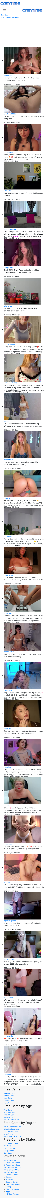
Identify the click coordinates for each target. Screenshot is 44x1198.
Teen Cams (8, 1110)
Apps (8, 1192)
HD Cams (7, 1146)
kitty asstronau (10, 229)
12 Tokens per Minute (12, 1163)
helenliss (7, 767)
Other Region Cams (11, 1129)
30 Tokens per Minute (12, 1167)
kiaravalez (8, 844)
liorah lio (7, 191)
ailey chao (8, 306)
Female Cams (9, 1096)
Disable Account (12, 1189)
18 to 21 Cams (9, 1112)
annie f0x (7, 729)
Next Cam (4, 15)
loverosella (8, 613)
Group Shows (9, 1151)
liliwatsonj (8, 690)
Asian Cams (8, 1134)
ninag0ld (7, 1074)
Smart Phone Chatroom (10, 17)
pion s (6, 805)
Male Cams (8, 1098)
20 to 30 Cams (9, 1115)
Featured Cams (9, 1093)
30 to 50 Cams (9, 1117)
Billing (8, 1187)
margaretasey (9, 344)
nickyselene (8, 268)
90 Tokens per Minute (12, 1172)
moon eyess (8, 152)
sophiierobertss (10, 652)
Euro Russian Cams (11, 1132)
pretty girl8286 (10, 114)
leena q (7, 498)
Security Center (12, 1182)
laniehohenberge (10, 383)
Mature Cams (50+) (11, 1120)
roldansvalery (9, 575)
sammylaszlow (9, 75)
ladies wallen (9, 1036)
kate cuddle (8, 998)
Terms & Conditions (13, 1175)
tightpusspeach (10, 921)
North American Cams (12, 1127)
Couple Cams (9, 1100)
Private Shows (9, 1148)
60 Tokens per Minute (12, 1170)
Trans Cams (8, 1103)
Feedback (10, 1179)
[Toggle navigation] (4, 10)
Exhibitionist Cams (11, 1143)
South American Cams (12, 1136)
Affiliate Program (13, 1194)
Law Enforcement (13, 1184)
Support (9, 1177)
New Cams (8, 1153)
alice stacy (8, 421)
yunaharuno (8, 536)
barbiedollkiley (9, 959)
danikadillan (8, 460)
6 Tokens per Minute (11, 1160)
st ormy (7, 882)
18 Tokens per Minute (12, 1165)
